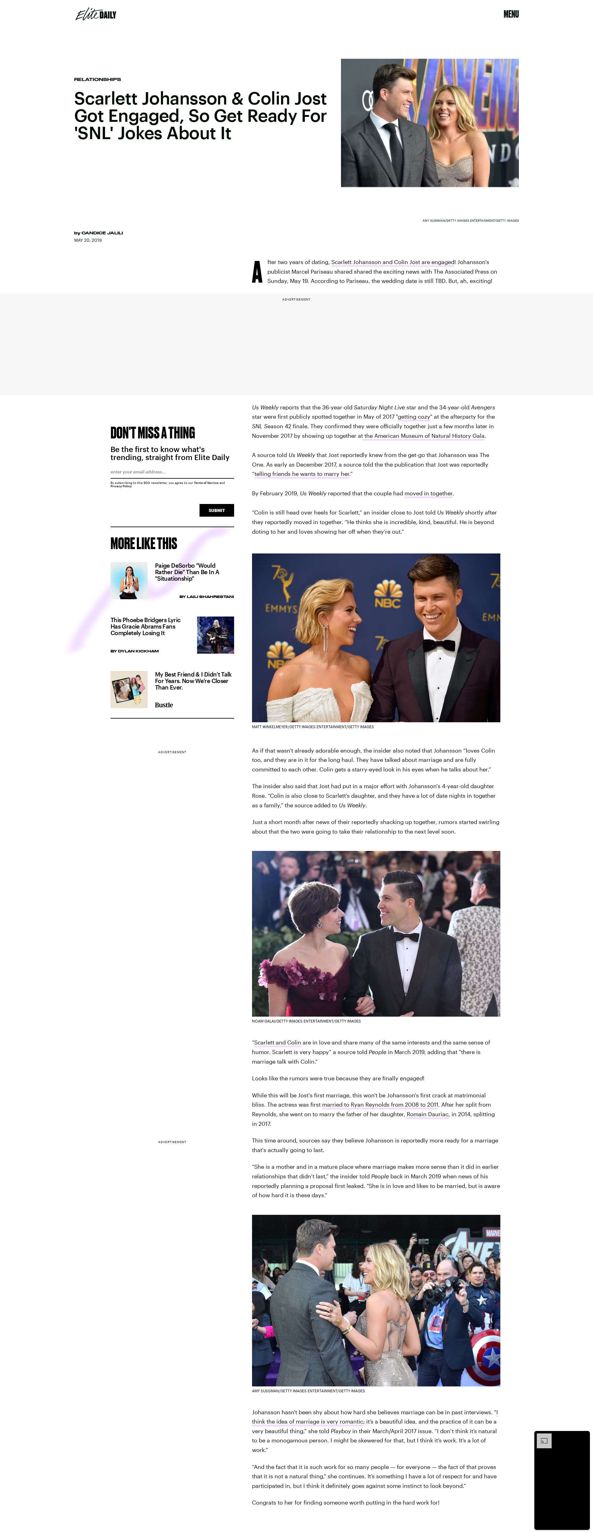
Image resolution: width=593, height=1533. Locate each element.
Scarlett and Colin (277, 1042)
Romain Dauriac (426, 1114)
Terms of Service (206, 483)
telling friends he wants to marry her (301, 473)
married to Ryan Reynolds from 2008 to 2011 (380, 1104)
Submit (217, 510)
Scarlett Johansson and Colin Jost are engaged (392, 261)
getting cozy (414, 416)
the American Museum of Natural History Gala (424, 435)
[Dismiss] (583, 1436)
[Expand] (541, 1436)
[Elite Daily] (96, 13)
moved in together (428, 493)
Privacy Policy (121, 486)
